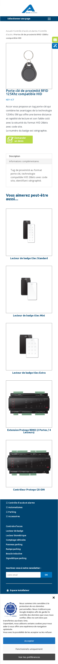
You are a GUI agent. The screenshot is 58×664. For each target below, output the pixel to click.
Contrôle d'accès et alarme (25, 31)
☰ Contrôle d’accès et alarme (20, 503)
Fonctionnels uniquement (29, 648)
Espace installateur (19, 590)
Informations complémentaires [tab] (24, 161)
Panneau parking (14, 544)
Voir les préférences (29, 657)
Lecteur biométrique (16, 535)
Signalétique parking (16, 558)
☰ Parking (11, 512)
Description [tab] (14, 156)
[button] (53, 597)
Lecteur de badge (14, 531)
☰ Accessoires (13, 516)
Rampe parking (13, 549)
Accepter (29, 640)
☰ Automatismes (14, 507)
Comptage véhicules (16, 540)
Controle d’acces (14, 526)
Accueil (9, 31)
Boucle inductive (14, 553)
